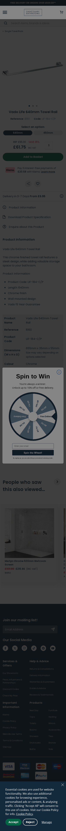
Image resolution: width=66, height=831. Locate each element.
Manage (47, 822)
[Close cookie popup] (62, 784)
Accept (13, 822)
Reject (30, 822)
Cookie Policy (24, 814)
